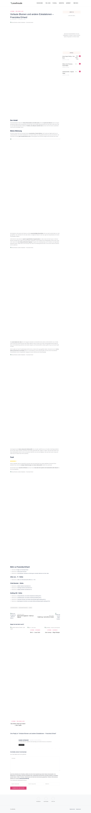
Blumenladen (14, 607)
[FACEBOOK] (38, 798)
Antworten (21, 744)
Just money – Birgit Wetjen (52, 632)
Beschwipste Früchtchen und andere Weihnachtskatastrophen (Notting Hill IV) (34, 601)
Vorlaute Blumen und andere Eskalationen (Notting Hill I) (29, 595)
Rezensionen (40, 3)
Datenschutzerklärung (24, 778)
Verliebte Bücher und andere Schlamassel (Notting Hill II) (29, 597)
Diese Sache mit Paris (22, 571)
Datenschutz (72, 809)
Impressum (78, 809)
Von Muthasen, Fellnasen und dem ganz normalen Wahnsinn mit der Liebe (33, 573)
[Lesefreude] (17, 3)
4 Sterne (12, 11)
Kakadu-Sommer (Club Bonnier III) (25, 589)
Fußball (54, 3)
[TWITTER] (53, 798)
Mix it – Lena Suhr (35, 632)
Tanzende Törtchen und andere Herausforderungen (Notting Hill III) (32, 599)
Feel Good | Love (19, 11)
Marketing (61, 3)
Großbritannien (23, 607)
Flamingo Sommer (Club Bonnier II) (25, 587)
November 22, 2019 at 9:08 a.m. (35, 740)
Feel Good (48, 3)
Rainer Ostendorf (24, 740)
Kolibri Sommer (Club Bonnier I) (24, 586)
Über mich (75, 3)
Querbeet (68, 3)
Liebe (30, 607)
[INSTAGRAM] (46, 798)
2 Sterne (13, 721)
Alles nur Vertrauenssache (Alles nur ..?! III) (26, 579)
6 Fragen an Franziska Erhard (22, 569)
